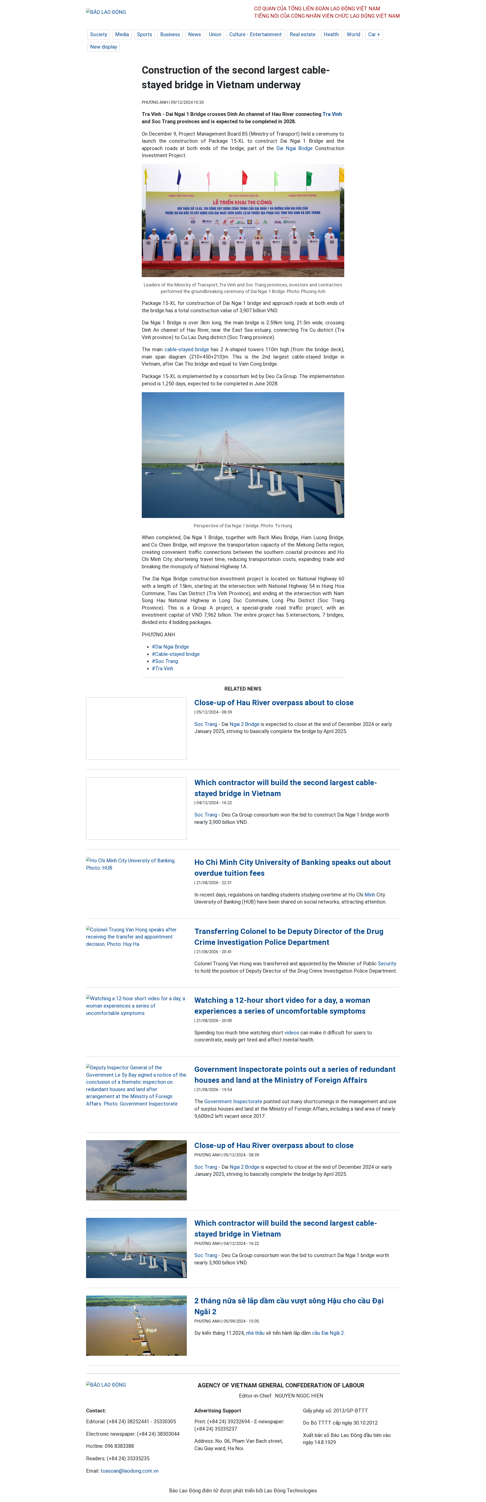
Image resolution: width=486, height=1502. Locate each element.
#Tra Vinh (162, 668)
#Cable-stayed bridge (176, 654)
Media (122, 34)
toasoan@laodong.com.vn (129, 1471)
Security (387, 964)
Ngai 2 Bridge (244, 724)
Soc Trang (205, 724)
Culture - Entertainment (255, 34)
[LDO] (136, 729)
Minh (369, 895)
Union (215, 34)
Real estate (303, 34)
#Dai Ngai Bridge (170, 647)
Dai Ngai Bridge (294, 148)
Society (98, 34)
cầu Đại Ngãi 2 (328, 1333)
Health (331, 34)
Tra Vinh (332, 114)
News (194, 34)
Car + (374, 34)
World (353, 34)
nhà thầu (255, 1333)
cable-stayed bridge (187, 349)
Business (170, 34)
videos (292, 1033)
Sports (144, 34)
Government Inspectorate (233, 1101)
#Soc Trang (165, 661)
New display (103, 47)
